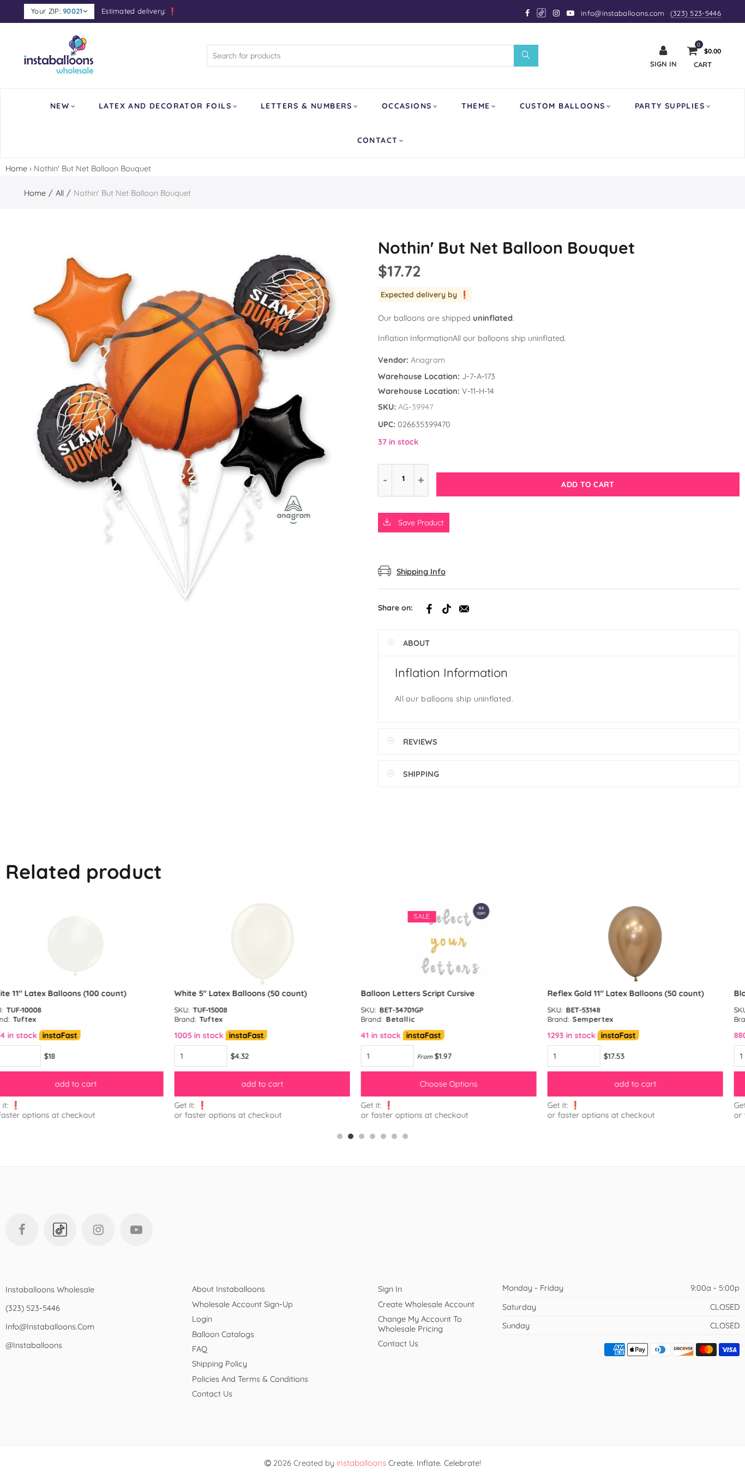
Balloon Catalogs (223, 1334)
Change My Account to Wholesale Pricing (420, 1323)
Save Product (420, 523)
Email (464, 609)
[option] (93, 1011)
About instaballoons (228, 1289)
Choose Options (280, 1083)
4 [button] (372, 1136)
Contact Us (212, 1393)
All (60, 192)
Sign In (390, 1289)
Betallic (231, 1019)
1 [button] (340, 1136)
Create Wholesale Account (426, 1304)
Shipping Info (421, 571)
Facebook (429, 609)
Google (542, 13)
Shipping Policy (219, 1363)
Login (202, 1319)
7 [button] (405, 1136)
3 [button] (361, 1136)
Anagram (428, 360)
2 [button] (350, 1136)
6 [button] (394, 1136)
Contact (377, 140)
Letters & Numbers (306, 106)
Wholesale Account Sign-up (242, 1304)
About (416, 643)
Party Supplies (670, 106)
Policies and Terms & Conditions (250, 1379)
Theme (475, 106)
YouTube (136, 1229)
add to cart (94, 1083)
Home (16, 168)
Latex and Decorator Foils (165, 106)
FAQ (199, 1349)
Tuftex (42, 1019)
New (59, 106)
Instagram (98, 1229)
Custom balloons (562, 106)
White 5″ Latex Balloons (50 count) (71, 993)
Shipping (421, 774)
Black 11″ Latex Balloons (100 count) (633, 993)
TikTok (447, 609)
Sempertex (424, 1019)
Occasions (407, 106)
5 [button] (383, 1136)
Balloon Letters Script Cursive (249, 993)
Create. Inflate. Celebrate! (409, 1463)
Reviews (420, 741)
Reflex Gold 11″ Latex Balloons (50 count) (456, 993)
